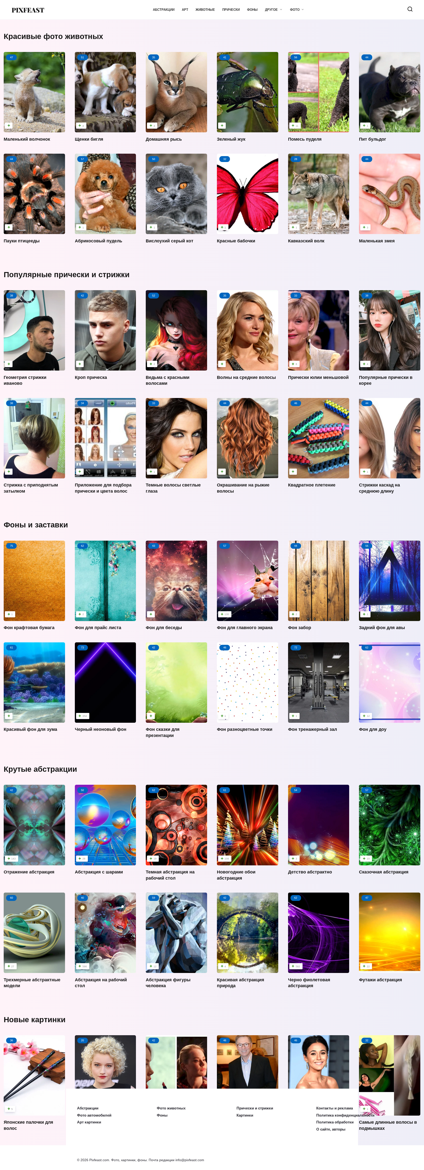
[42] (105, 365)
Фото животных (169, 1109)
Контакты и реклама (332, 1109)
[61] (34, 717)
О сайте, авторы (329, 1129)
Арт (185, 10)
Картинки (244, 1116)
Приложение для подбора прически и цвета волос (103, 488)
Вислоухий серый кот (169, 240)
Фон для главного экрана (245, 627)
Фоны (252, 10)
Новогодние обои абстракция (236, 875)
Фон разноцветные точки (244, 729)
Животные (205, 10)
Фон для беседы (164, 627)
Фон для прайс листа (98, 627)
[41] (247, 127)
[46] (318, 473)
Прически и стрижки (252, 1109)
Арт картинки (87, 1122)
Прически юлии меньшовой (318, 377)
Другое (271, 10)
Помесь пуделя (305, 139)
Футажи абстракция (380, 979)
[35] (247, 365)
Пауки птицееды (22, 240)
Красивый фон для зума (30, 729)
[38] (34, 365)
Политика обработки (332, 1122)
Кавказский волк (306, 240)
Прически (231, 10)
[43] (176, 615)
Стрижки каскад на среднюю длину (379, 488)
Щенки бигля (89, 139)
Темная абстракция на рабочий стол (170, 875)
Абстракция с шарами (99, 872)
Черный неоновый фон (100, 729)
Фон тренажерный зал (312, 729)
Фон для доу (372, 729)
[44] (34, 228)
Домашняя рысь (164, 139)
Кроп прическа (91, 377)
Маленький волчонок (27, 139)
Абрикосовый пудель (98, 240)
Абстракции (163, 10)
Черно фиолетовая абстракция (309, 982)
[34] (105, 473)
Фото (295, 10)
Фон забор (299, 627)
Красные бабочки (236, 240)
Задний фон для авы (382, 627)
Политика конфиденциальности (341, 1116)
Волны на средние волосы (246, 377)
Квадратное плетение (311, 485)
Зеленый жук (231, 139)
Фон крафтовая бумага (29, 627)
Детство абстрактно (310, 872)
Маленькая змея (377, 240)
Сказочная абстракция (384, 872)
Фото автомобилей (92, 1116)
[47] (34, 127)
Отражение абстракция (29, 872)
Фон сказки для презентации (163, 732)
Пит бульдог (372, 139)
